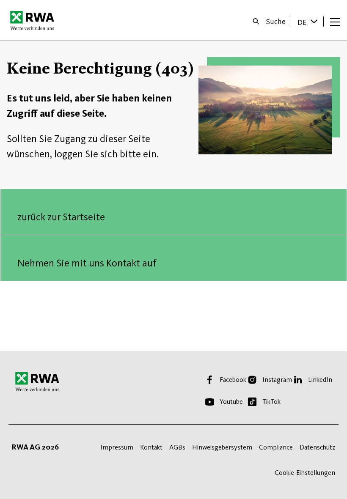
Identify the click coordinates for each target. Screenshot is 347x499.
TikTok (271, 402)
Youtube (231, 402)
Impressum (116, 447)
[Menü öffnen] (335, 21)
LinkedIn (320, 380)
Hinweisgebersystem (222, 447)
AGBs (177, 447)
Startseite (34, 20)
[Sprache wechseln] (315, 21)
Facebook (233, 380)
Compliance (276, 447)
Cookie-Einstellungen (305, 473)
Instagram (277, 380)
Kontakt (151, 447)
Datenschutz (317, 447)
